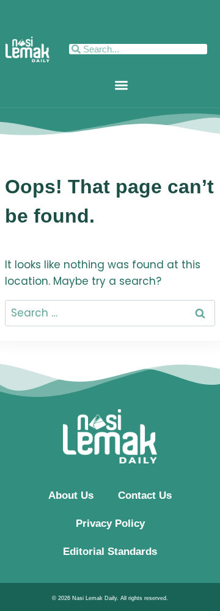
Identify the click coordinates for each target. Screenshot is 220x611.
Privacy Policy (110, 523)
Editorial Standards (110, 551)
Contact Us (145, 495)
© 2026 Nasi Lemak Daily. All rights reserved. (110, 598)
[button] (121, 85)
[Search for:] (110, 313)
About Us (71, 495)
